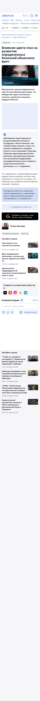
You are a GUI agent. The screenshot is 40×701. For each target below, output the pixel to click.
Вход (36, 300)
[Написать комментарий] (20, 306)
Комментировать (30, 312)
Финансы (18, 20)
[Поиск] (32, 15)
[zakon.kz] (8, 15)
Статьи (26, 20)
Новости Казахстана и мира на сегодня (16, 35)
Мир (12, 20)
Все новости (6, 37)
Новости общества (20, 37)
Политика (5, 20)
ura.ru (16, 166)
